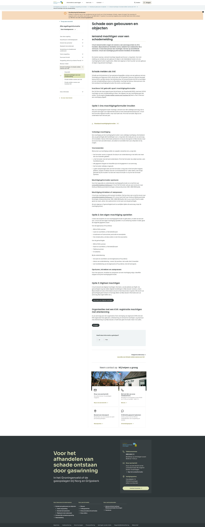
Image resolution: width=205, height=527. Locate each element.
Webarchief (135, 525)
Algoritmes (56, 525)
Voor (67, 29)
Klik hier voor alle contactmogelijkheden (82, 17)
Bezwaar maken (64, 63)
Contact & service (135, 488)
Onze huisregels (78, 525)
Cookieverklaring (66, 525)
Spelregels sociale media (104, 525)
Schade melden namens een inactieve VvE (118, 95)
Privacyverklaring (90, 525)
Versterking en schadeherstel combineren (68, 50)
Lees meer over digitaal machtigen (102, 300)
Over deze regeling (65, 36)
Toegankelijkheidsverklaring (121, 525)
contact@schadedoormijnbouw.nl (102, 185)
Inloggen (148, 2)
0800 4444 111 (130, 454)
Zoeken (138, 2)
